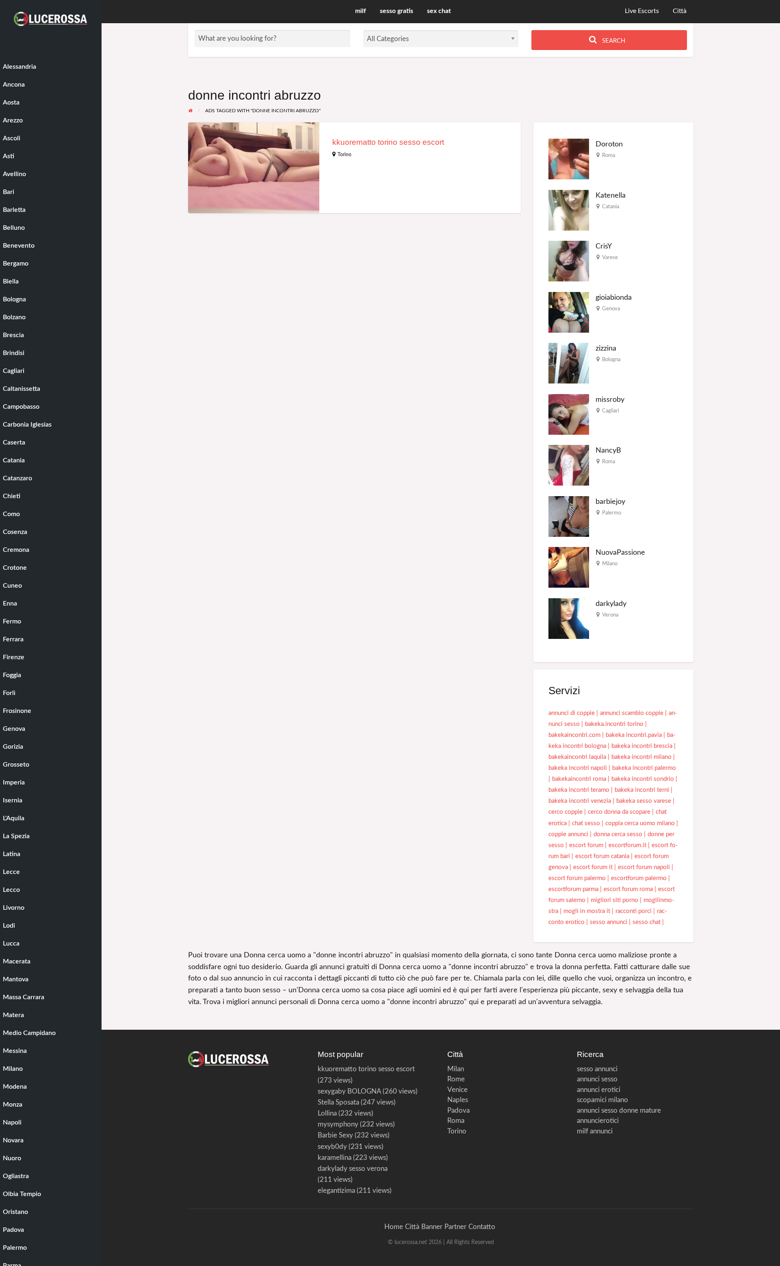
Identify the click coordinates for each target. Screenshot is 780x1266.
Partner (455, 1226)
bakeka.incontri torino (614, 724)
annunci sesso (597, 1079)
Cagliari (610, 410)
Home (393, 1226)
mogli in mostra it (586, 911)
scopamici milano (602, 1099)
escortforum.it (627, 845)
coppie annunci (568, 834)
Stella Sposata (338, 1102)
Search (612, 41)
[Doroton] (568, 159)
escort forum (586, 845)
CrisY (604, 246)
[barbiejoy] (568, 516)
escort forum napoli (644, 867)
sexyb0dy (332, 1146)
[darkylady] (568, 618)
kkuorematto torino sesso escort (388, 142)
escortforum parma (573, 889)
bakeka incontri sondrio (642, 779)
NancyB (608, 450)
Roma (608, 155)
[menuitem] (642, 12)
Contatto (481, 1226)
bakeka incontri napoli (577, 768)
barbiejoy (610, 502)
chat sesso (586, 823)
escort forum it (593, 867)
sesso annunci (608, 922)
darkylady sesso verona (353, 1168)
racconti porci (633, 911)
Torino (344, 154)
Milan (455, 1069)
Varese (610, 257)
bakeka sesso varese (643, 801)
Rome (456, 1079)
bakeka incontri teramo (578, 790)
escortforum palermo (639, 878)
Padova (458, 1110)
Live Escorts (642, 11)
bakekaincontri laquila (577, 757)
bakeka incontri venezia (579, 801)
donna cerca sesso (618, 834)
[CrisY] (568, 261)
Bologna (611, 359)
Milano (610, 563)
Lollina (327, 1113)
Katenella (611, 195)
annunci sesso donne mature (619, 1110)
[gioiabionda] (568, 312)
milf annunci (595, 1131)
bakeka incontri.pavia (634, 735)
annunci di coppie (571, 713)
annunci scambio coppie (631, 713)
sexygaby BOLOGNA (349, 1091)
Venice (457, 1089)
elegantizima (336, 1190)
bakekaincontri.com (574, 735)
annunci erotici (598, 1089)
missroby (610, 399)
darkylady (611, 604)
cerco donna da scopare (619, 812)
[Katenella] (568, 210)
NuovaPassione (620, 552)
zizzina (606, 348)
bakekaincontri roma (579, 779)
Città (680, 11)
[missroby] (568, 414)
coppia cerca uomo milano (640, 823)
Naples (457, 1099)
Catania (610, 206)
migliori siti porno (614, 900)
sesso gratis (396, 11)
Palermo (611, 512)
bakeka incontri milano (641, 757)
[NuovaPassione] (568, 567)
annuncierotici (598, 1120)
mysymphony (338, 1124)
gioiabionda (614, 297)
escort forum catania (602, 856)
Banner (431, 1226)
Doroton (609, 144)
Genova (611, 308)
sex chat (439, 11)
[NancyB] (568, 465)
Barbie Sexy (335, 1135)
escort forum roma (628, 889)
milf (360, 11)
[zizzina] (568, 363)
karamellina (334, 1157)
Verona (610, 614)
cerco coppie (565, 812)
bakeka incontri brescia (641, 746)
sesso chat (647, 922)
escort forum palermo (577, 878)
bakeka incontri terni (642, 790)
